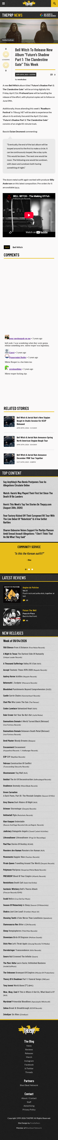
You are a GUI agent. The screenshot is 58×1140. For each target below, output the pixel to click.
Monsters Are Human (12, 850)
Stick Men (7, 943)
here (17, 187)
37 (27, 600)
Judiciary (7, 831)
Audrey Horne (9, 676)
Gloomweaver (9, 772)
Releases (29, 1053)
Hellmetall (7, 814)
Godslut (6, 779)
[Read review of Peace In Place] (12, 617)
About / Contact (29, 1098)
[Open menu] (3, 3)
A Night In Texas (10, 653)
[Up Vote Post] (6, 54)
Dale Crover (8, 714)
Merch (29, 1057)
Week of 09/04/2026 (15, 641)
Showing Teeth (9, 917)
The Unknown (9, 972)
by (20, 79)
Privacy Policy (29, 1109)
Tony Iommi (8, 985)
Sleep (5, 930)
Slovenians (8, 937)
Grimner (6, 808)
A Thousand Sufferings (13, 663)
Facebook (29, 1064)
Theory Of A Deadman (12, 978)
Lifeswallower (9, 837)
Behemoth (7, 682)
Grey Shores (8, 802)
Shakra (6, 911)
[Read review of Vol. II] (12, 594)
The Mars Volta (9, 962)
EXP (4, 756)
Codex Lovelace (10, 708)
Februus (6, 763)
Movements (8, 856)
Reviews (29, 1049)
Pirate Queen (8, 863)
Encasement (8, 747)
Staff (29, 1101)
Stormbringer (9, 950)
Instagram (29, 1060)
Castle (6, 695)
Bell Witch (18, 247)
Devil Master (8, 740)
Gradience (7, 785)
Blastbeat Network (34, 1128)
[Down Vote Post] (6, 65)
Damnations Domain (12, 721)
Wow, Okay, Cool (10, 991)
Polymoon (7, 869)
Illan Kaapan (8, 821)
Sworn (6, 956)
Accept (6, 669)
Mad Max (7, 843)
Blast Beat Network (29, 1085)
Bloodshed (7, 689)
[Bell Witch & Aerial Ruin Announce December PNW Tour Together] (9, 458)
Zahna (5, 1007)
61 (27, 620)
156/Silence (8, 647)
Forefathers (35, 1123)
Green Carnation (10, 792)
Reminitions (8, 882)
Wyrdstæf (7, 1001)
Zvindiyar (7, 1014)
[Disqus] (29, 298)
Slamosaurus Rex (10, 924)
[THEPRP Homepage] (29, 3)
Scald (5, 898)
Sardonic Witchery (11, 888)
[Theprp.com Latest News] (29, 1030)
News (29, 1045)
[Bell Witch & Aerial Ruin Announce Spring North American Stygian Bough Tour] (9, 441)
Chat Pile (7, 702)
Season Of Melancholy (12, 904)
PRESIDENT (8, 876)
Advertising (29, 1105)
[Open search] (54, 3)
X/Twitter (29, 1068)
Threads (29, 1072)
